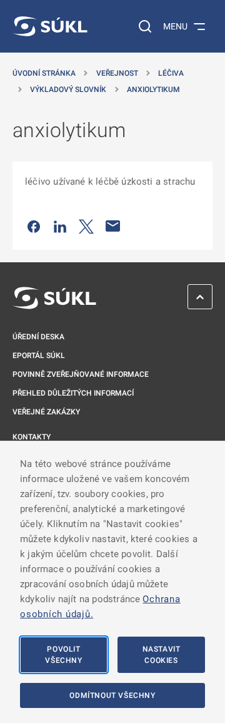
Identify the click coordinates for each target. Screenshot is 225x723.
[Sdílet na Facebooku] (33, 226)
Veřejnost (117, 73)
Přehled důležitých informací (73, 393)
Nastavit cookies (161, 655)
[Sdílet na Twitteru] (86, 226)
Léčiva (171, 73)
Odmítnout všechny (112, 695)
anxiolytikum (153, 89)
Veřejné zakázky (46, 412)
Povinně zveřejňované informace (80, 374)
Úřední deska (38, 336)
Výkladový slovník (68, 89)
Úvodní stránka (44, 73)
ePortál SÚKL (38, 355)
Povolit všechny (63, 655)
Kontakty (31, 437)
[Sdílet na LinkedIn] (60, 226)
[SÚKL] (50, 26)
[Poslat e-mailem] (113, 226)
